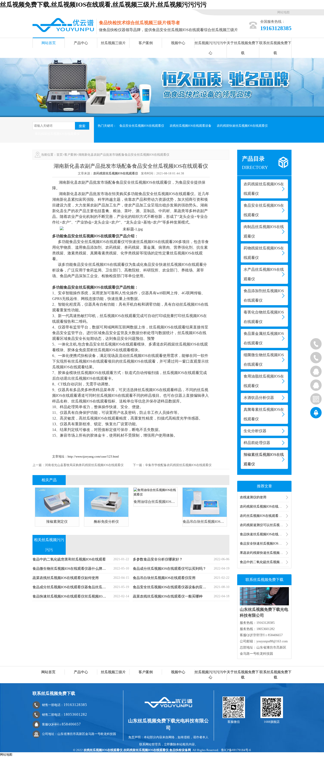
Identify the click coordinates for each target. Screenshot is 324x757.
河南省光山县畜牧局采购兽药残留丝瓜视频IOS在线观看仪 (84, 465)
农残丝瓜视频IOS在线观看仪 (103, 750)
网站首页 (49, 43)
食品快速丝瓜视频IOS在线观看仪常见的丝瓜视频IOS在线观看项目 (264, 534)
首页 (59, 154)
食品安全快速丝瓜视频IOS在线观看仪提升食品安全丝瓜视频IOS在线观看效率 (264, 543)
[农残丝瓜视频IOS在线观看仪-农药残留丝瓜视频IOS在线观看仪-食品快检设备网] (63, 24)
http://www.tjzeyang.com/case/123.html (93, 456)
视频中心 (178, 43)
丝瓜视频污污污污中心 (210, 48)
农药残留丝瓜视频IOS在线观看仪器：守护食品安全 (264, 506)
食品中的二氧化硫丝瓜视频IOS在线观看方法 (264, 562)
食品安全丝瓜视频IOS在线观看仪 (141, 125)
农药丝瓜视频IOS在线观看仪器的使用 (264, 516)
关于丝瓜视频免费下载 (243, 48)
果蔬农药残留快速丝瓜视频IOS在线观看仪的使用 (264, 553)
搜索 (82, 126)
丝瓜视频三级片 (113, 43)
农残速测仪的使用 (253, 497)
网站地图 (283, 12)
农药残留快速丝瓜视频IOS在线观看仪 (242, 125)
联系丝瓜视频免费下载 (275, 48)
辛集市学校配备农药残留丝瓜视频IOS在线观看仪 (178, 465)
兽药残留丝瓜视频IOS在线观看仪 (57, 134)
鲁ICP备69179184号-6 (236, 750)
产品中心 (81, 43)
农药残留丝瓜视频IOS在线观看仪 (115, 173)
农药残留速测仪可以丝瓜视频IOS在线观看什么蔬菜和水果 (264, 525)
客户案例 (146, 43)
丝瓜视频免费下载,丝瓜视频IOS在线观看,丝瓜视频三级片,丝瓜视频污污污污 (103, 4)
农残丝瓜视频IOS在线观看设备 (190, 125)
